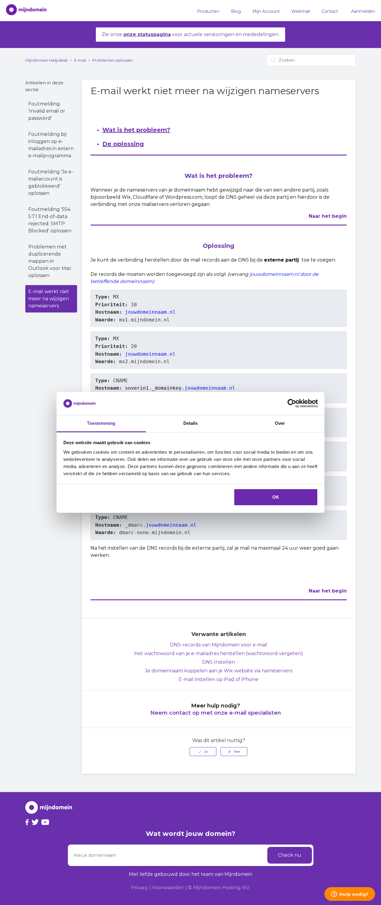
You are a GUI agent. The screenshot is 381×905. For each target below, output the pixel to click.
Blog (236, 11)
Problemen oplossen (112, 60)
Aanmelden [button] (363, 11)
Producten (208, 11)
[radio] (203, 751)
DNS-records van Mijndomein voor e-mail (218, 645)
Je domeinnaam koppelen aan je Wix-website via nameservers (218, 671)
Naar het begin (328, 216)
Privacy (139, 887)
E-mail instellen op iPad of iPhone (218, 679)
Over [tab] (280, 423)
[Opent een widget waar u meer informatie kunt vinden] (349, 894)
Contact (329, 11)
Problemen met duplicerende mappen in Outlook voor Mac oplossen (49, 261)
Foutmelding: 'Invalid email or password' (46, 111)
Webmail (300, 11)
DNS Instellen (218, 662)
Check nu (289, 855)
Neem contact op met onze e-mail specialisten (215, 713)
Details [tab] (190, 423)
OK (275, 497)
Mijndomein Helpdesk (46, 60)
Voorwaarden (168, 887)
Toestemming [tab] (101, 423)
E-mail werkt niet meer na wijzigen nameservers (48, 299)
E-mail (80, 60)
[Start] (23, 10)
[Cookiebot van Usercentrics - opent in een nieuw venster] (292, 403)
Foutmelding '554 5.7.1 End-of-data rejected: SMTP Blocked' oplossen (49, 220)
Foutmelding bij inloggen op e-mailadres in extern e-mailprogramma (51, 144)
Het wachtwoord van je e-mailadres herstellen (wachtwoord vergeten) (218, 653)
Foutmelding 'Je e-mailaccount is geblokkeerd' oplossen (50, 182)
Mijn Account (266, 11)
